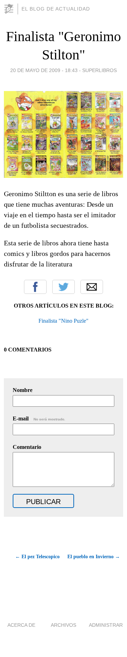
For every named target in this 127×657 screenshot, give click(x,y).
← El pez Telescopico (37, 556)
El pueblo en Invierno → (93, 556)
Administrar (106, 625)
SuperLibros (99, 70)
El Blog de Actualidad (56, 9)
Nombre (22, 390)
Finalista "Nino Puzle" (63, 321)
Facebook (35, 287)
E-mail (39, 418)
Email (91, 287)
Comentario (27, 447)
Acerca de (21, 625)
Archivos (63, 625)
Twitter (63, 287)
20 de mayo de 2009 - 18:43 (44, 70)
